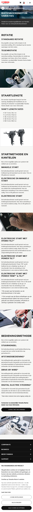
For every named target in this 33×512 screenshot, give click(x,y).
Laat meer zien (6, 492)
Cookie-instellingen (16, 497)
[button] (30, 2)
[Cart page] (20, 3)
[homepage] (5, 2)
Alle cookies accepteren (16, 508)
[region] (16, 487)
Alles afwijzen (16, 502)
